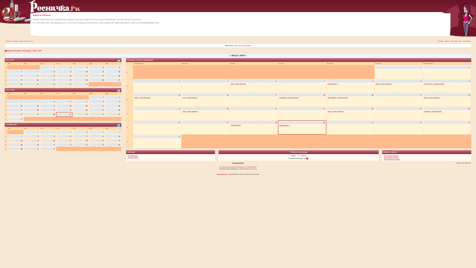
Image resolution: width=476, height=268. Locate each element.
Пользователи (456, 41)
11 (103, 71)
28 (21, 149)
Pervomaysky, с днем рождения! (434, 84)
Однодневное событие (391, 155)
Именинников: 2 (332, 84)
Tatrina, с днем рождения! (335, 111)
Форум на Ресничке (14, 51)
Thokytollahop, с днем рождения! (337, 97)
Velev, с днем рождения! (190, 111)
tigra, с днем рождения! (190, 97)
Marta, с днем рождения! (431, 97)
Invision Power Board (236, 167)
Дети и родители (222, 174)
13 (70, 105)
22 (38, 144)
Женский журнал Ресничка (248, 169)
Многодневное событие (391, 157)
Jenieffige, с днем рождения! (433, 111)
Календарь (467, 41)
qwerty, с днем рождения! (142, 97)
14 (87, 105)
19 (119, 75)
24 (87, 80)
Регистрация (247, 45)
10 (87, 71)
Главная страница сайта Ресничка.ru (19, 41)
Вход (240, 45)
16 (70, 75)
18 (38, 110)
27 (21, 84)
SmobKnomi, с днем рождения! (288, 97)
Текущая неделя (133, 157)
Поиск (447, 41)
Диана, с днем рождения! (383, 84)
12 (119, 71)
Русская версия (224, 167)
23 (119, 110)
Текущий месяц (132, 155)
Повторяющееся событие (392, 159)
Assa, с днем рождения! (238, 84)
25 (103, 80)
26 (54, 114)
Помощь (441, 41)
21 (38, 80)
